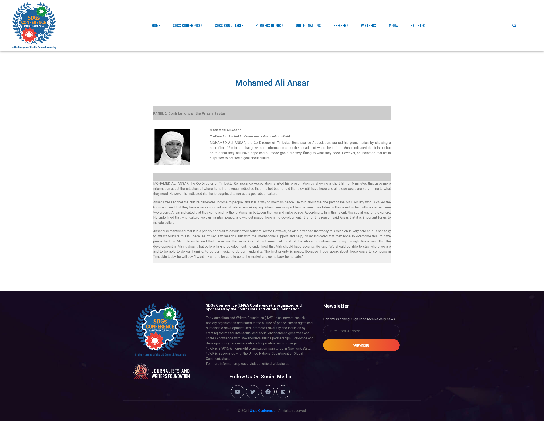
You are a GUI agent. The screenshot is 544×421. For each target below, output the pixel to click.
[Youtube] (237, 391)
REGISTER (418, 25)
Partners (368, 25)
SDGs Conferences (187, 25)
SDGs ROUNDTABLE (229, 25)
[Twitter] (252, 391)
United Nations (308, 25)
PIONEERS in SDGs (269, 25)
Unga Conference (262, 411)
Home (156, 25)
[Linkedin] (283, 391)
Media (393, 25)
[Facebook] (267, 391)
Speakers (341, 25)
